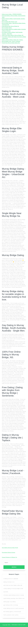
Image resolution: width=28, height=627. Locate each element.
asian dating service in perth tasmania (13, 608)
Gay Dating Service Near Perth (10, 547)
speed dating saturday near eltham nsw (13, 598)
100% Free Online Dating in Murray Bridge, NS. (12, 35)
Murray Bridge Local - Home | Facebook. (11, 41)
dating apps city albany (9, 601)
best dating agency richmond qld (12, 611)
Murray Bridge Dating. (7, 27)
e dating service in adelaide (10, 578)
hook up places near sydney (11, 615)
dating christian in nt (8, 582)
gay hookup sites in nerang (10, 605)
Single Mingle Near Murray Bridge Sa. (10, 26)
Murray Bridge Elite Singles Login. (9, 21)
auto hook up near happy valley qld (12, 585)
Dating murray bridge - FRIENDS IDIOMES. (12, 14)
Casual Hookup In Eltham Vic (9, 557)
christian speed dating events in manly (13, 595)
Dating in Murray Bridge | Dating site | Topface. (12, 39)
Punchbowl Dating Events (8, 552)
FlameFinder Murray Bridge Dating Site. (11, 42)
